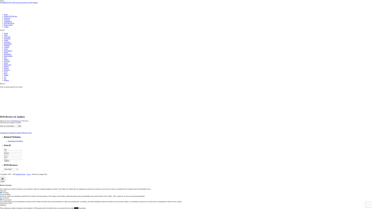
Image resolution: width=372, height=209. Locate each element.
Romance (7, 70)
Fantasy (6, 59)
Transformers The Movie (15, 141)
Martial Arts (7, 65)
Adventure (7, 37)
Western (6, 80)
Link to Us (7, 18)
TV (5, 77)
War (5, 78)
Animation (7, 38)
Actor (5, 157)
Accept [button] (76, 208)
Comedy (6, 47)
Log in (29, 174)
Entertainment (8, 56)
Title (5, 149)
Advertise (7, 20)
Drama (6, 52)
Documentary (8, 51)
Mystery (6, 68)
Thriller (6, 75)
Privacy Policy (8, 25)
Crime (6, 49)
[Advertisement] (35, 7)
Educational (7, 54)
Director (6, 153)
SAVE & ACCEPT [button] (6, 203)
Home (6, 14)
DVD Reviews (16, 121)
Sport (5, 73)
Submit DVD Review (10, 16)
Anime (6, 40)
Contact (6, 27)
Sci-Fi (6, 71)
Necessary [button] (3, 191)
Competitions (8, 21)
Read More (82, 208)
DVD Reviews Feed (25, 133)
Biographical (8, 44)
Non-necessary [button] (4, 198)
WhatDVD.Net (20, 174)
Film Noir (7, 61)
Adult (5, 35)
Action (6, 33)
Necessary (5, 193)
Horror (6, 63)
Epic (5, 58)
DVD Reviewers (9, 23)
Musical (6, 66)
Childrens (7, 45)
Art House (7, 42)
